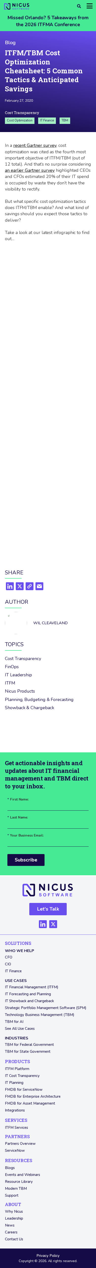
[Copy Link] (29, 587)
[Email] (39, 587)
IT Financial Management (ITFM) (31, 987)
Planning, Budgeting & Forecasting (39, 699)
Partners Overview (20, 1143)
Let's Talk (48, 909)
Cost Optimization (19, 120)
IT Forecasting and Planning (28, 994)
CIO (8, 964)
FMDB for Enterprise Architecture (33, 1096)
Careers (11, 1232)
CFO (8, 957)
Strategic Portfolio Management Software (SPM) (45, 1007)
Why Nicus (14, 1211)
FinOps (12, 667)
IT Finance (47, 120)
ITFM (10, 683)
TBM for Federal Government (29, 1044)
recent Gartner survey (35, 145)
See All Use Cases (20, 1028)
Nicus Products (20, 691)
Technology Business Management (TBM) (39, 1014)
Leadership (14, 1218)
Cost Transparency (22, 112)
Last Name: (17, 818)
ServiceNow (15, 1150)
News (10, 1225)
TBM (65, 120)
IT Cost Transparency (22, 1075)
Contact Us (14, 1239)
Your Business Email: (25, 836)
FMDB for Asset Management (30, 1103)
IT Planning (14, 1082)
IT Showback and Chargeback (29, 1000)
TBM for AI (14, 1021)
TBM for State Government (27, 1051)
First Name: (18, 800)
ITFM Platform (17, 1068)
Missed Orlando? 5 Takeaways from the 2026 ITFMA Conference (48, 21)
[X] (20, 587)
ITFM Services (16, 1127)
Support (11, 1195)
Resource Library (19, 1181)
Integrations (15, 1110)
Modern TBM (16, 1188)
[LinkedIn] (10, 587)
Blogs (10, 1167)
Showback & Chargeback (29, 708)
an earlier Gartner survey (30, 170)
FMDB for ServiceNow (24, 1089)
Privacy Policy (48, 1255)
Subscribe (26, 860)
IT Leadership (18, 675)
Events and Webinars (22, 1174)
